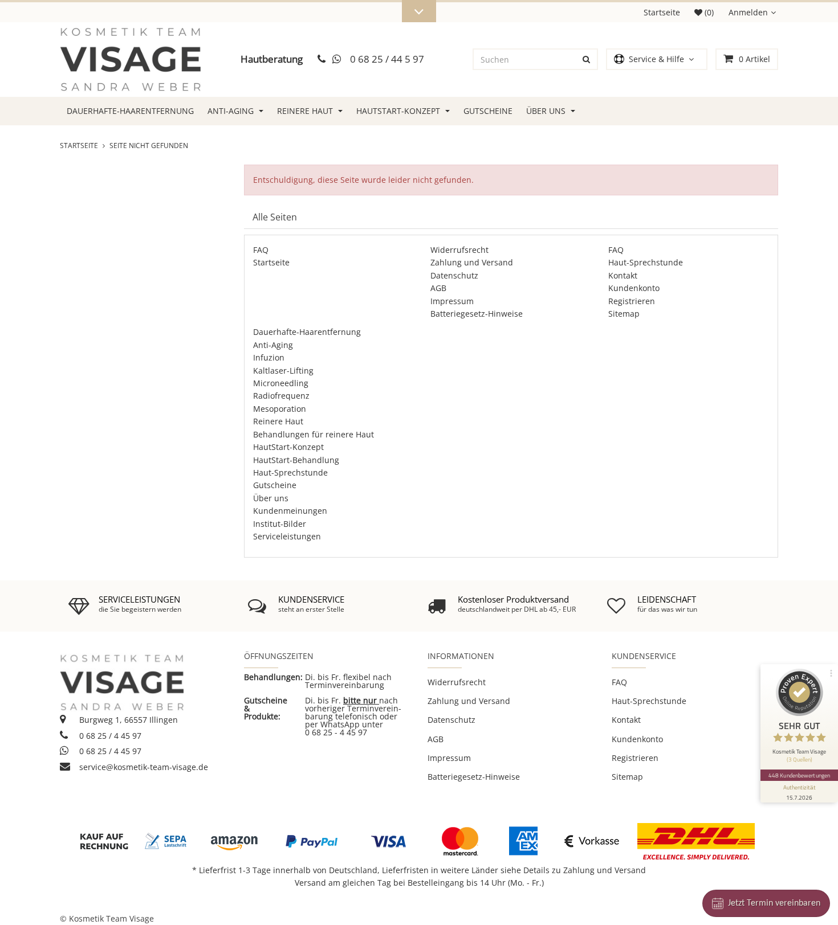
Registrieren (631, 301)
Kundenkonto (634, 288)
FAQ (261, 249)
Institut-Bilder (279, 523)
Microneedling (280, 383)
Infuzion (268, 357)
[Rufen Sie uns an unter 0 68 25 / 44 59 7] (321, 59)
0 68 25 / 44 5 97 (387, 59)
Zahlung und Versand (471, 262)
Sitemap (624, 313)
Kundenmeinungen (290, 510)
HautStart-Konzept (399, 110)
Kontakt (622, 275)
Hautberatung (272, 59)
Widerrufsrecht (459, 249)
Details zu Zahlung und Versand (584, 870)
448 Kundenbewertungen (799, 775)
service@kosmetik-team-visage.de (142, 767)
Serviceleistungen (287, 536)
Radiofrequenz (281, 395)
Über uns (547, 110)
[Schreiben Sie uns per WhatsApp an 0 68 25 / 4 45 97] (337, 59)
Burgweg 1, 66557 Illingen (127, 719)
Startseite (662, 12)
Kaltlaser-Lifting (283, 370)
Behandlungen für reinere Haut (313, 434)
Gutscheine (487, 110)
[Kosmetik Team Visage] (130, 59)
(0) (708, 12)
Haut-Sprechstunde (645, 262)
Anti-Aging (232, 110)
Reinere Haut (306, 110)
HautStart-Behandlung (296, 460)
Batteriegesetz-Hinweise (476, 313)
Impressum (452, 301)
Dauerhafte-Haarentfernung (130, 110)
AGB (438, 288)
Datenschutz (454, 275)
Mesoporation (279, 408)
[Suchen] (586, 59)
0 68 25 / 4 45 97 (109, 735)
